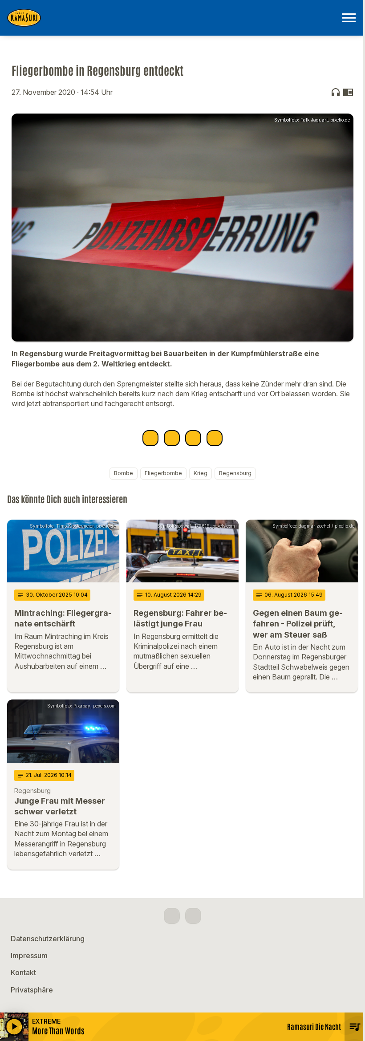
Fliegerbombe (163, 473)
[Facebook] (172, 916)
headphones (335, 92)
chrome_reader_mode (348, 92)
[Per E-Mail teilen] (214, 438)
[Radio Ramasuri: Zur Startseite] (172, 18)
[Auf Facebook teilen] (150, 438)
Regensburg (235, 473)
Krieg (200, 473)
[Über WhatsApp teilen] (193, 438)
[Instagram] (193, 916)
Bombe (123, 473)
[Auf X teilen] (172, 438)
